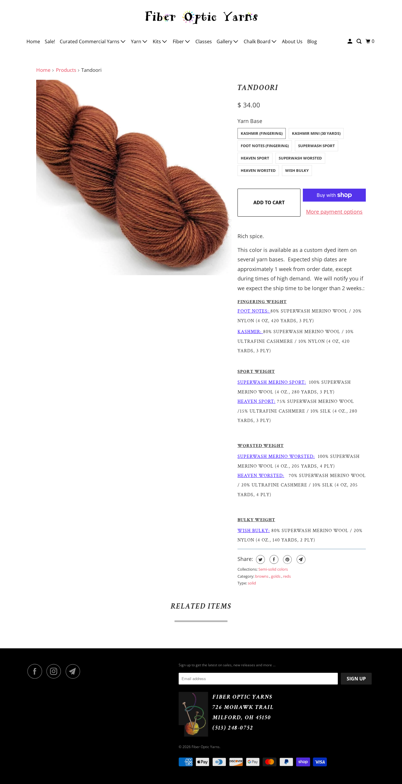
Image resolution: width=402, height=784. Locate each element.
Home (33, 41)
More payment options (334, 211)
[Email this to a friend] (300, 559)
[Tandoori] (134, 177)
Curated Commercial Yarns (90, 41)
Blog (312, 41)
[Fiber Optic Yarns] (201, 16)
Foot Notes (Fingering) (265, 145)
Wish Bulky (297, 170)
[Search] (359, 41)
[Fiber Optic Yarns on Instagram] (55, 671)
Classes (203, 41)
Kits (157, 41)
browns (262, 576)
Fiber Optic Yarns (206, 746)
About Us (292, 41)
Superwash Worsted (300, 158)
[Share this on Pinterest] (287, 559)
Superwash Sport (316, 145)
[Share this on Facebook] (273, 559)
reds (287, 576)
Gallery (225, 41)
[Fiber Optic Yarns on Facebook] (36, 671)
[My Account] (350, 41)
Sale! (50, 41)
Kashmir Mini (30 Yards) (316, 133)
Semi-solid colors (273, 569)
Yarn (136, 41)
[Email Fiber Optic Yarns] (74, 671)
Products (66, 70)
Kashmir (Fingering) (262, 133)
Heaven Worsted (258, 170)
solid (252, 583)
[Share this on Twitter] (260, 559)
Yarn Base (249, 120)
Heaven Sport (255, 158)
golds (276, 576)
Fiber (179, 41)
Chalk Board (258, 41)
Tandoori (257, 88)
